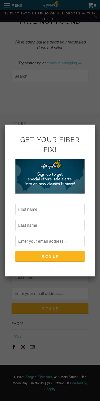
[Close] (89, 129)
